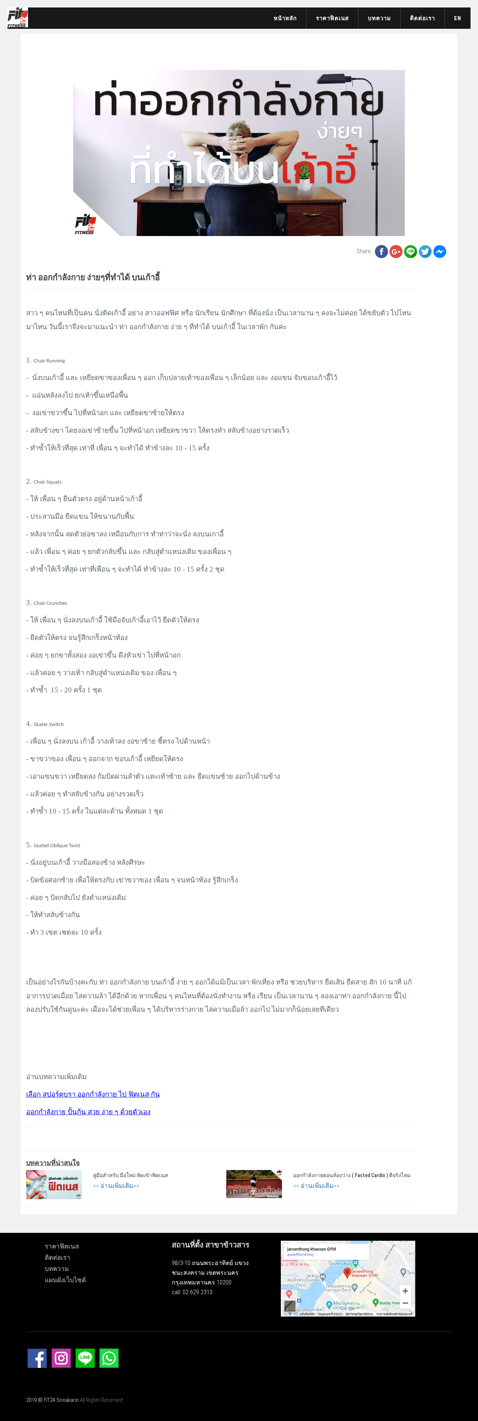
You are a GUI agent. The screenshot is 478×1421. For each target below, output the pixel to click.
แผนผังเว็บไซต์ (65, 1280)
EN (457, 18)
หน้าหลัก (285, 18)
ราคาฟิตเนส (332, 18)
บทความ (379, 18)
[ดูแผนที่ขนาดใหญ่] (348, 1278)
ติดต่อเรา (422, 18)
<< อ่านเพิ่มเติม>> (116, 1185)
